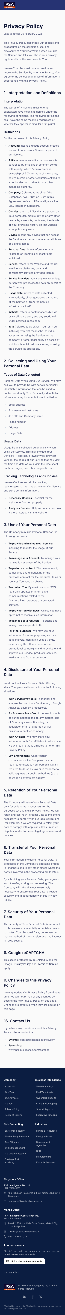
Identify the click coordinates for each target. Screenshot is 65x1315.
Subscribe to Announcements (26, 1261)
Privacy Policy (22, 964)
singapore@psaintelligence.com (25, 1201)
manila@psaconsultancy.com (24, 1231)
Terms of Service (48, 964)
